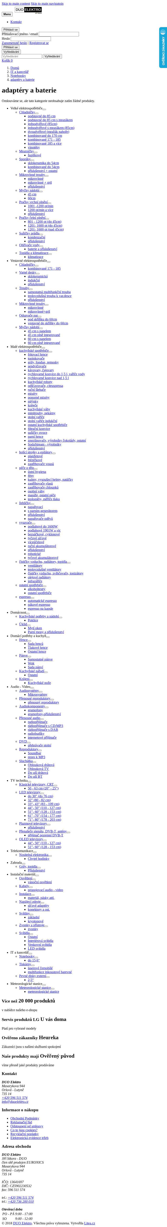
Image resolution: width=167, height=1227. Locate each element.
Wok (31, 663)
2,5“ (31, 980)
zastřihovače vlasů (40, 483)
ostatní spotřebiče (31, 585)
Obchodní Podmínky (24, 1118)
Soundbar (34, 753)
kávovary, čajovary (41, 370)
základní (33, 917)
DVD (23, 741)
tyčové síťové (37, 538)
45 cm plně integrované (44, 335)
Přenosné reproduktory (34, 698)
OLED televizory (31, 839)
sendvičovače (37, 366)
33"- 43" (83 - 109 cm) (43, 804)
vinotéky (34, 147)
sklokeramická (38, 276)
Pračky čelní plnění (32, 218)
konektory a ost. (39, 909)
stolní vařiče (36, 417)
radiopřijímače (37, 722)
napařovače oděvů (40, 518)
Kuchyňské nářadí (31, 671)
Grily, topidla (28, 866)
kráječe (33, 405)
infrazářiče (35, 581)
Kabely (24, 886)
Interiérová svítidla (40, 941)
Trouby (24, 288)
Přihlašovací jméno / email (20, 34)
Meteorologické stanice (35, 987)
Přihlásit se (10, 29)
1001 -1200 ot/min (40, 206)
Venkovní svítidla (40, 944)
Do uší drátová (38, 773)
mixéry (32, 393)
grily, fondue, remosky (43, 362)
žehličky (25, 503)
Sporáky (25, 159)
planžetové (35, 456)
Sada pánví (35, 667)
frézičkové (35, 460)
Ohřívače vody (29, 245)
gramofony (35, 710)
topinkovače (36, 358)
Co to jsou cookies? (23, 1130)
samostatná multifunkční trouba (49, 292)
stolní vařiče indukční (42, 421)
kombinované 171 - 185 (44, 139)
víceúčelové (36, 542)
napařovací (35, 507)
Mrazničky (26, 151)
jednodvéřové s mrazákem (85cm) (51, 128)
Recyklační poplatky (24, 1134)
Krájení (24, 679)
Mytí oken (35, 628)
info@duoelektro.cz (15, 1101)
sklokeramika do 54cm (43, 163)
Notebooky (27, 956)
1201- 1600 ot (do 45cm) (45, 225)
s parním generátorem (42, 511)
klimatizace (35, 257)
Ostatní (33, 675)
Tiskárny (25, 964)
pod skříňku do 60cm (42, 319)
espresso (25, 597)
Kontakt (16, 22)
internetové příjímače (42, 737)
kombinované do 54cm (43, 167)
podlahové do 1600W (43, 526)
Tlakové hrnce (38, 647)
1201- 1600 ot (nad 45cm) (46, 229)
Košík (7, 60)
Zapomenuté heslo (14, 43)
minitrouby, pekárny (41, 413)
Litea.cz (89, 1223)
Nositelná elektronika (33, 855)
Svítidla (24, 933)
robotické (34, 554)
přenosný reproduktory (43, 702)
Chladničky (27, 112)
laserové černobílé (40, 968)
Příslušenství (36, 870)
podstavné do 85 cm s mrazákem (50, 120)
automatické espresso (42, 601)
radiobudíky (36, 733)
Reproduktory (28, 749)
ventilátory (35, 565)
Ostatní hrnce (37, 651)
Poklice (33, 620)
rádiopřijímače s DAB (43, 730)
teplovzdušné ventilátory (44, 569)
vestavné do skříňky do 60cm (48, 323)
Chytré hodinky (38, 858)
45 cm (32, 194)
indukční (34, 280)
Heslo (6, 38)
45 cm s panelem (39, 331)
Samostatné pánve (40, 659)
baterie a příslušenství (42, 249)
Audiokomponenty (32, 706)
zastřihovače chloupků (43, 487)
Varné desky (27, 272)
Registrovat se (39, 43)
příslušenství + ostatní (42, 171)
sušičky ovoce (37, 432)
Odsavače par (28, 315)
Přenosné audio (29, 718)
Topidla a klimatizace (33, 253)
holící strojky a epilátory (35, 452)
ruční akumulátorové (42, 546)
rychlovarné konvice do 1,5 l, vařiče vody (56, 374)
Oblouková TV (38, 769)
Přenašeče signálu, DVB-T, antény (43, 831)
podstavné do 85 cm (41, 116)
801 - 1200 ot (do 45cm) (44, 221)
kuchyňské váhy (39, 409)
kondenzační (36, 237)
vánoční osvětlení (40, 882)
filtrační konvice (39, 429)
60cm (31, 198)
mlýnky (33, 401)
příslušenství (36, 186)
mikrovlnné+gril (39, 311)
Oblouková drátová (41, 765)
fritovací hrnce (38, 354)
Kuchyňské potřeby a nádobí (39, 616)
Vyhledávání (11, 51)
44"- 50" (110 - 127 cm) (44, 808)
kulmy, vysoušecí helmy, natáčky (50, 479)
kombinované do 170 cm (45, 135)
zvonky (33, 929)
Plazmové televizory (33, 823)
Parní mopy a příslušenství (46, 632)
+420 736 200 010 (21, 1201)
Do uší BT (35, 776)
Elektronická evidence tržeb (29, 1138)
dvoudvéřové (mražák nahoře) (48, 132)
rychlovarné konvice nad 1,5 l (48, 378)
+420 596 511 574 (14, 1098)
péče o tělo (26, 468)
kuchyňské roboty (40, 382)
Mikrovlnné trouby (32, 175)
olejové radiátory (39, 577)
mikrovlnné (35, 178)
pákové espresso (39, 604)
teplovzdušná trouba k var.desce (50, 296)
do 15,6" (34, 960)
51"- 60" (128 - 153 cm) (44, 812)
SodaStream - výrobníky (44, 444)
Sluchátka (26, 761)
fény (31, 475)
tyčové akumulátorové (43, 558)
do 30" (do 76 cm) (40, 796)
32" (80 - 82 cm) (39, 800)
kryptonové (35, 921)
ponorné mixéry (39, 397)
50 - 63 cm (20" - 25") (43, 788)
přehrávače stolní (39, 745)
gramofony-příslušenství (44, 714)
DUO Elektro (22, 1223)
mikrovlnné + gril (40, 182)
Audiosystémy (29, 690)
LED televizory (29, 792)
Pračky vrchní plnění (33, 202)
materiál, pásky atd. (41, 898)
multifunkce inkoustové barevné (50, 972)
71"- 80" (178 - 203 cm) (44, 819)
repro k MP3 (36, 757)
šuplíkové (34, 155)
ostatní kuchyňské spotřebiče (47, 425)
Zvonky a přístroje (31, 925)
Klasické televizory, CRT (36, 784)
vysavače (25, 522)
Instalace (25, 894)
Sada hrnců (35, 644)
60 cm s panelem (39, 339)
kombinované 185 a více (45, 143)
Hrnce (23, 640)
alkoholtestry (36, 589)
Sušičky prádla (29, 233)
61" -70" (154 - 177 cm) (44, 815)
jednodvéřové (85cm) (42, 124)
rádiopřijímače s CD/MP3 (45, 726)
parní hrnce (35, 436)
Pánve (23, 655)
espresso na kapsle (40, 608)
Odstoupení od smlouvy (26, 1126)
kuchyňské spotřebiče (34, 350)
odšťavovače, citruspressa (45, 386)
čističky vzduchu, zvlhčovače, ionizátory (56, 573)
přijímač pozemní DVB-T (45, 835)
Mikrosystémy (37, 694)
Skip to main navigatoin (47, 3)
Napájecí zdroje (30, 901)
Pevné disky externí (32, 976)
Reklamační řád (21, 1122)
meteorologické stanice (43, 991)
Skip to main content (16, 3)
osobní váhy (36, 491)
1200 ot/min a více (40, 210)
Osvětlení (25, 878)
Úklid (23, 624)
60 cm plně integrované (44, 343)
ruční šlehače (37, 389)
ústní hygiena (37, 472)
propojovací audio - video (45, 890)
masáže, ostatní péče (42, 495)
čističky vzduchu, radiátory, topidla (43, 561)
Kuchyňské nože (39, 683)
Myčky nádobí (29, 190)
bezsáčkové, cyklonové (44, 534)
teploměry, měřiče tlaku (44, 499)
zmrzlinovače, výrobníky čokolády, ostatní (57, 440)
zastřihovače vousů (41, 464)
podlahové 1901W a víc (44, 530)
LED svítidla (36, 948)
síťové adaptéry (38, 905)
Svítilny (24, 913)
